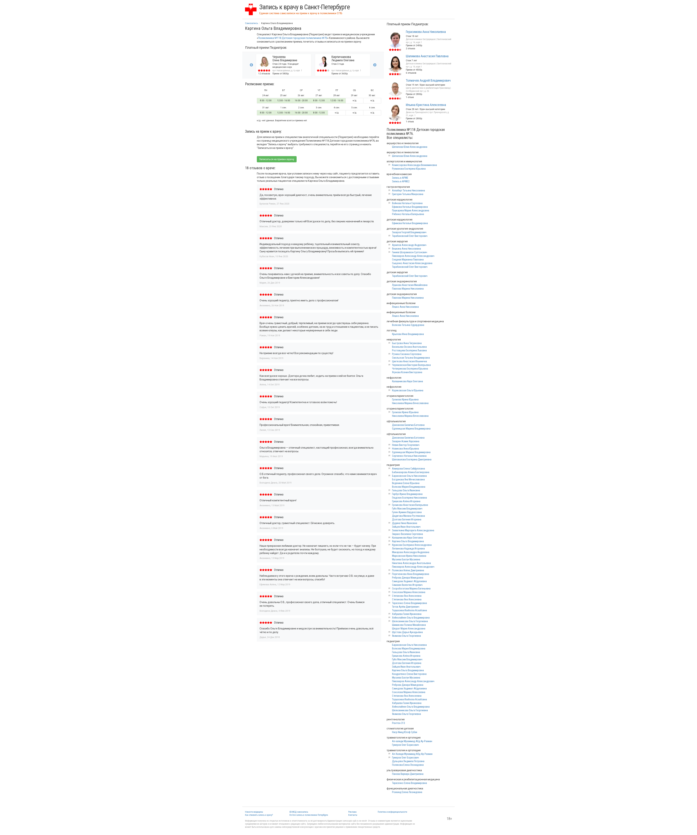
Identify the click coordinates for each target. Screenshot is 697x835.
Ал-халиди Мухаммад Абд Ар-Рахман (412, 741)
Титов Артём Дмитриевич (405, 606)
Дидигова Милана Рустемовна (408, 515)
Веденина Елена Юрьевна (405, 483)
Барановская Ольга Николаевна (409, 475)
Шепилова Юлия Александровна (409, 146)
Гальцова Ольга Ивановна (406, 490)
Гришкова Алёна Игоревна (406, 501)
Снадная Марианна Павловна (408, 259)
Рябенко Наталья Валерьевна (408, 214)
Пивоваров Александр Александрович (413, 255)
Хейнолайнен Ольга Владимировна (411, 617)
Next (375, 65)
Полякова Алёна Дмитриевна (408, 570)
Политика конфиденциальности (392, 812)
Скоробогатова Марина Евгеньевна (411, 588)
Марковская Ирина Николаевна (409, 555)
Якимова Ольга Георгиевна (406, 635)
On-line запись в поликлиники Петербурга (308, 815)
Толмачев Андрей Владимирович (428, 80)
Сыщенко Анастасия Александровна (412, 263)
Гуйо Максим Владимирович (407, 508)
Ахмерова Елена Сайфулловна (408, 468)
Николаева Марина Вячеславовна (410, 403)
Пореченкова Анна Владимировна (410, 574)
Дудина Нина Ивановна (404, 523)
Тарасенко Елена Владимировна (409, 603)
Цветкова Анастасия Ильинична (409, 361)
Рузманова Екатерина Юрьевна (409, 168)
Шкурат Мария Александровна (408, 628)
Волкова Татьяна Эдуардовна (408, 325)
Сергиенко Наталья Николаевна (409, 455)
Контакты (352, 815)
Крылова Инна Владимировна (408, 334)
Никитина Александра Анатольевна (411, 563)
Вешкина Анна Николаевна (406, 248)
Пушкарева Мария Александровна (410, 210)
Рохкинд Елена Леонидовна (407, 792)
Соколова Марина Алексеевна (408, 592)
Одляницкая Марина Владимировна (411, 428)
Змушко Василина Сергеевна (407, 534)
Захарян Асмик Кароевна (405, 441)
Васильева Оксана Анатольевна (409, 346)
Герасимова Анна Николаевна (426, 32)
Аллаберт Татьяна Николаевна (408, 190)
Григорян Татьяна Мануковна (407, 194)
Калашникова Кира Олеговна (407, 381)
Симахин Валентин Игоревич (407, 584)
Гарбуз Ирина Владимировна (407, 494)
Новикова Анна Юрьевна (405, 448)
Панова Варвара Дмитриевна (407, 773)
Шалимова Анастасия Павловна (427, 56)
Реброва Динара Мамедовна (407, 577)
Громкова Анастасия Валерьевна (410, 504)
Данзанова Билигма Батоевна (408, 424)
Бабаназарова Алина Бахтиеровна (410, 472)
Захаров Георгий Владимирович (409, 232)
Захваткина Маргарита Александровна (413, 530)
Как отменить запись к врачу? (259, 815)
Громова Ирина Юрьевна (405, 399)
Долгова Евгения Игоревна (406, 519)
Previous (251, 65)
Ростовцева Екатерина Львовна (409, 350)
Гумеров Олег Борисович (405, 744)
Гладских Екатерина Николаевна (409, 497)
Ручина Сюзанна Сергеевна (406, 354)
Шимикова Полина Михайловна (409, 624)
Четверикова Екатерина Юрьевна (410, 368)
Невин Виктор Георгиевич (405, 444)
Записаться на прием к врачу (276, 159)
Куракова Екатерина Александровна (412, 544)
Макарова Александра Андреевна (410, 552)
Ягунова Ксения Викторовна (407, 372)
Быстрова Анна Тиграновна (407, 343)
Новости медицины (254, 812)
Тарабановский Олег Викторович (409, 235)
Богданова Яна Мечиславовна (408, 479)
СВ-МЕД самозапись (298, 812)
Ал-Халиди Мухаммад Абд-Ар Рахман (412, 753)
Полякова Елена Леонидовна (408, 764)
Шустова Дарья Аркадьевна (407, 632)
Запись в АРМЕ (400, 177)
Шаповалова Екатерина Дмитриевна (411, 459)
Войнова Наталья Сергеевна (407, 203)
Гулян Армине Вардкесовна (407, 512)
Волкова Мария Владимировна (408, 486)
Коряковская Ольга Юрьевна (407, 390)
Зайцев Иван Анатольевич (406, 526)
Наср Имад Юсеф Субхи (404, 732)
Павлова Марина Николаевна (408, 288)
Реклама (352, 812)
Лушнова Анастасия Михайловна (409, 285)
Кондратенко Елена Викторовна (409, 674)
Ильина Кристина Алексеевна (426, 105)
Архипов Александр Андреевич (409, 245)
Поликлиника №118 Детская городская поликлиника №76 (292, 38)
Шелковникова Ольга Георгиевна (410, 621)
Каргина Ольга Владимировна (408, 541)
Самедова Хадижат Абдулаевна (409, 581)
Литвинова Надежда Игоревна (408, 548)
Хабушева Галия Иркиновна (406, 614)
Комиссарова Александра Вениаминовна (414, 165)
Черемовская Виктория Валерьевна (411, 365)
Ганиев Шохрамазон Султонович (409, 252)
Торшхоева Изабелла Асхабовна (409, 610)
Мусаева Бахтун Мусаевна (406, 559)
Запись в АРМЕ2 (400, 181)
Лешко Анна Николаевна (405, 306)
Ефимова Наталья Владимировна (410, 206)
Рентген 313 (398, 723)
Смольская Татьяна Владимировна (411, 357)
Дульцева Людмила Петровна (408, 761)
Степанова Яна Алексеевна (406, 595)
